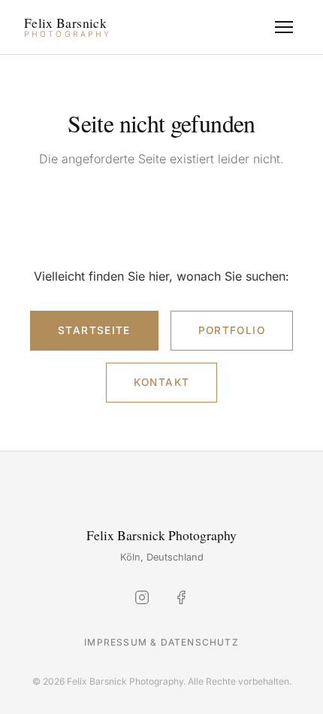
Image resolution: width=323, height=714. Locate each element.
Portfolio (231, 330)
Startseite (94, 330)
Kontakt (162, 382)
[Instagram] (141, 600)
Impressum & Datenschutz (161, 642)
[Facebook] (181, 600)
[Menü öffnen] (284, 27)
